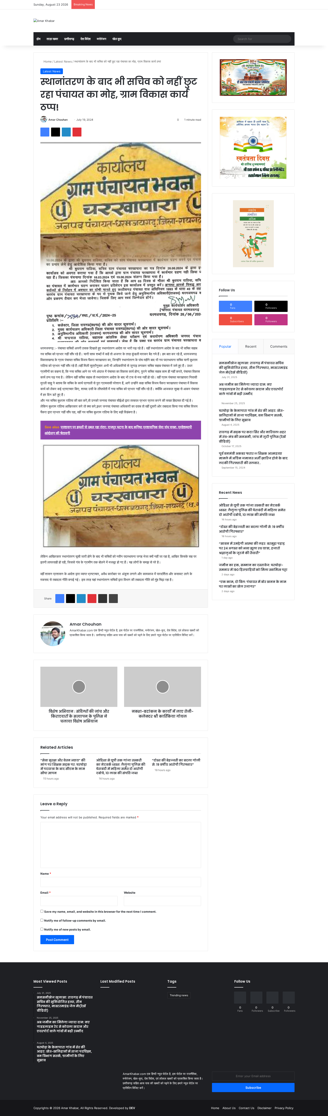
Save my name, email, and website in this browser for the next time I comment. (100, 911)
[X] (83, 642)
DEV (132, 1108)
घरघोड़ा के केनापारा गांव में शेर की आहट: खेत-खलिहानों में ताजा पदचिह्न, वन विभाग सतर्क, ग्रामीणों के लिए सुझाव (251, 415)
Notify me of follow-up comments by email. (75, 920)
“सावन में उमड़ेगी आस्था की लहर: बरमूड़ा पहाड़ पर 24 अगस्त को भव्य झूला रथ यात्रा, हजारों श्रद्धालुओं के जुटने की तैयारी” (252, 548)
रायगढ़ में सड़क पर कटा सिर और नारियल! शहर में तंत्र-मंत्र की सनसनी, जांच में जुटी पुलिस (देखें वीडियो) (252, 437)
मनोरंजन (101, 39)
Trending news (179, 995)
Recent (250, 346)
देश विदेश (86, 39)
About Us (229, 1108)
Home (47, 61)
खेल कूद (116, 39)
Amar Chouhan (58, 119)
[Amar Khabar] (44, 20)
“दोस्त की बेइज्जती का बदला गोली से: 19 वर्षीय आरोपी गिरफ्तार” (176, 762)
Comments (278, 346)
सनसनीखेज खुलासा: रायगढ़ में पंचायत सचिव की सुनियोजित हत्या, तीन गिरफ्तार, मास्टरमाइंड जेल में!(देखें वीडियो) (253, 368)
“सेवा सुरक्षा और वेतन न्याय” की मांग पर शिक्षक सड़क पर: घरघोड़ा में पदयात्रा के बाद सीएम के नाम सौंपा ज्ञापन (63, 766)
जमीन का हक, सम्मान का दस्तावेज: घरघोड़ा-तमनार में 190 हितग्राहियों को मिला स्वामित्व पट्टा (253, 567)
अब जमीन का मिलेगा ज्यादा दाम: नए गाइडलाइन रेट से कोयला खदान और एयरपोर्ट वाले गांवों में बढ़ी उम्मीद (251, 389)
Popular (225, 346)
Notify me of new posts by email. (67, 929)
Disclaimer (264, 1108)
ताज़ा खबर (52, 39)
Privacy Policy (284, 1108)
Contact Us (246, 1108)
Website (129, 892)
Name (45, 873)
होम (38, 39)
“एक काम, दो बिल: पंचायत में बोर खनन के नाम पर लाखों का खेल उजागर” (252, 584)
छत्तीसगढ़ (69, 39)
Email (45, 892)
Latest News (63, 61)
